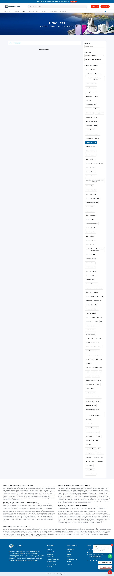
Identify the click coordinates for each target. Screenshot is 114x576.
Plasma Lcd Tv (96, 376)
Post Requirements (33, 11)
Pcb (101, 372)
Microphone (98, 338)
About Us (49, 549)
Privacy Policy (50, 556)
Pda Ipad (88, 376)
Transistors (88, 444)
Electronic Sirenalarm (91, 258)
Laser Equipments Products (92, 326)
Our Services (7, 11)
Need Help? (70, 564)
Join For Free (99, 11)
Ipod (101, 321)
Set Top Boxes (89, 401)
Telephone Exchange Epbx (92, 432)
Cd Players (96, 109)
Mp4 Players (89, 363)
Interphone (88, 321)
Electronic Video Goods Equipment (94, 288)
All (86, 69)
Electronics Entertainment (92, 296)
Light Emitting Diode (91, 330)
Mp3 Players (99, 359)
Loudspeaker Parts (90, 334)
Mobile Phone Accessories (92, 342)
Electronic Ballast (90, 167)
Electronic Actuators (91, 155)
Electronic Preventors (91, 228)
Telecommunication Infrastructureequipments (95, 414)
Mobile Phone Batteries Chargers (94, 346)
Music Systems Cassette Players (94, 367)
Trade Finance (53, 11)
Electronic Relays (90, 236)
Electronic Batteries (90, 171)
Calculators (88, 100)
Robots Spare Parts (90, 393)
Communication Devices (91, 121)
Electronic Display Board (92, 202)
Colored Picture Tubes (91, 117)
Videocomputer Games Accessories (94, 457)
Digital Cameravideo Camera (93, 134)
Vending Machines (90, 453)
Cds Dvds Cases (99, 113)
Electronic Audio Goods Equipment (94, 163)
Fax (102, 296)
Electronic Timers (90, 279)
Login (107, 11)
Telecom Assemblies (91, 405)
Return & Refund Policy (53, 559)
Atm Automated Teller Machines (94, 74)
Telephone (88, 419)
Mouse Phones (89, 359)
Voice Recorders (90, 461)
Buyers (23, 11)
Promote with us (51, 551)
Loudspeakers (89, 338)
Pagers (87, 372)
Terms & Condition (51, 564)
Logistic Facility (64, 11)
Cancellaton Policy (51, 561)
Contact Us (50, 554)
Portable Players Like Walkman (93, 380)
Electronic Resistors (90, 240)
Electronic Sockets (90, 263)
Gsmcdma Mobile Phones (92, 309)
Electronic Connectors (91, 190)
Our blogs (49, 566)
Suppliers (44, 11)
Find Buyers (95, 6)
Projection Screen (90, 384)
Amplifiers (92, 69)
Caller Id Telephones (91, 104)
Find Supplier (105, 6)
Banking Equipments (91, 92)
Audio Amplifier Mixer (91, 83)
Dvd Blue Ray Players (91, 142)
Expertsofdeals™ (54, 574)
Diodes (97, 138)
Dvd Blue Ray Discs (90, 146)
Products (16, 11)
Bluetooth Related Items (92, 96)
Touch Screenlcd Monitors (92, 440)
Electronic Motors (90, 211)
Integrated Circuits (90, 317)
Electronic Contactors (91, 194)
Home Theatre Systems (91, 313)
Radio (98, 384)
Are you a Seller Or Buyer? (105, 567)
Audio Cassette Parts (91, 88)
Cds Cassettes (89, 113)
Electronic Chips (90, 186)
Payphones (94, 372)
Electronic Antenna (90, 159)
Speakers (98, 401)
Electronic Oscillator (91, 215)
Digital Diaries (89, 138)
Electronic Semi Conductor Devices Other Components (94, 249)
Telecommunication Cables (92, 409)
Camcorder (88, 109)
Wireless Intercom (90, 470)
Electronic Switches (90, 267)
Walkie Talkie (99, 461)
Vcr (99, 449)
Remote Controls (90, 388)
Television (98, 436)
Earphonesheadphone (91, 151)
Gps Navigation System (91, 305)
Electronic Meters (90, 207)
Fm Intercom (89, 300)
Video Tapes (100, 453)
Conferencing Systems (91, 125)
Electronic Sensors (90, 254)
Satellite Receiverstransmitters (93, 397)
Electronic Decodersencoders (93, 198)
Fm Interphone (97, 300)
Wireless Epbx (89, 465)
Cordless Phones (90, 130)
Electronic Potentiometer (92, 223)
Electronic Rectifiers (91, 232)
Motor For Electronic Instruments (94, 355)
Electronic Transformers (91, 284)
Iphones (96, 321)
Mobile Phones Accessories (92, 351)
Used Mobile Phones (91, 449)
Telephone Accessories (91, 423)
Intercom (99, 317)
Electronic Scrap (90, 244)
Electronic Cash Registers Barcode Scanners (94, 180)
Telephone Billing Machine (92, 428)
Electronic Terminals (91, 271)
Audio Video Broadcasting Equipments (94, 78)
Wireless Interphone (91, 474)
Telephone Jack (89, 436)
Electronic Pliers (90, 219)
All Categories (70, 549)
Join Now (73, 1)
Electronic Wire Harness (92, 292)
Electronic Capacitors (91, 176)
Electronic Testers (90, 275)
